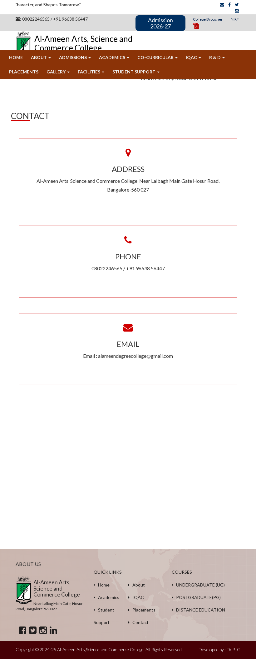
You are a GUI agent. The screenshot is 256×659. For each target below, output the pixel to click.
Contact (139, 622)
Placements (23, 71)
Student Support (134, 71)
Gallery (56, 71)
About (39, 57)
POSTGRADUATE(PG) (197, 597)
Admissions (73, 57)
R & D (215, 57)
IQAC (192, 57)
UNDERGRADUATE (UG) (199, 584)
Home (16, 57)
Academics (112, 57)
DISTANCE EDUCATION (199, 609)
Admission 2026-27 (160, 23)
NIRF (235, 19)
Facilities (89, 71)
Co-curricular (156, 57)
